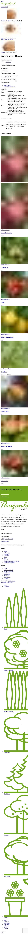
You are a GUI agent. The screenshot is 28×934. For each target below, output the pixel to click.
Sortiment (8, 20)
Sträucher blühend (8, 570)
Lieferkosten (8, 62)
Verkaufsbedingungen (9, 562)
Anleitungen (7, 552)
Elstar (2, 302)
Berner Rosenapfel (6, 233)
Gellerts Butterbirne (7, 337)
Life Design (12, 581)
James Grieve (5, 411)
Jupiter (2, 38)
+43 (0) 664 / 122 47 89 (7, 539)
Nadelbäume (7, 574)
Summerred (4, 481)
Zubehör (6, 578)
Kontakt (6, 559)
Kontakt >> (4, 496)
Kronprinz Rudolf (6, 446)
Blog (5, 558)
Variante (3, 77)
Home (5, 551)
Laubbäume (7, 572)
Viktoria (3, 52)
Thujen (5, 568)
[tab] (15, 85)
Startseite (3, 20)
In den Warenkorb (5, 82)
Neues (5, 557)
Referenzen (6, 555)
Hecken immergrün (8, 571)
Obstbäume (6, 575)
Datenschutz (10, 582)
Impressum (3, 582)
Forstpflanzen (7, 577)
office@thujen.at (5, 541)
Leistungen (6, 554)
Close (2, 932)
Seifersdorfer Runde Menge (9, 79)
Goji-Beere (4, 372)
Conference (4, 267)
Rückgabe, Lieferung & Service (11, 561)
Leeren (7, 77)
